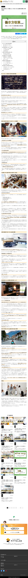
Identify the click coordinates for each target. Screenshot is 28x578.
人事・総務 (4, 3)
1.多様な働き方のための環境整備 (7, 48)
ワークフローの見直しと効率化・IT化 (7, 63)
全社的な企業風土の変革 (6, 64)
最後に (3, 70)
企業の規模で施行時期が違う (6, 53)
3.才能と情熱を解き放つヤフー (7, 69)
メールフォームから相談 (14, 532)
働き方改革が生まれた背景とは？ (7, 44)
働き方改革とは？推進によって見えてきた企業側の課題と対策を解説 (14, 3)
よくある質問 (2, 557)
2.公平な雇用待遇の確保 (6, 49)
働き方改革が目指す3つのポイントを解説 (7, 47)
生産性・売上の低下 (5, 59)
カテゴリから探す (3, 560)
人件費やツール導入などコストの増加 (7, 58)
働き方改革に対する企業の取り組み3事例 (7, 65)
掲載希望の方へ (16, 556)
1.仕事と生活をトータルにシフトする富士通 (8, 66)
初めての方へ (2, 556)
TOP (1, 3)
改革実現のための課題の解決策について (7, 60)
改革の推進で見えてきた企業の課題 (6, 55)
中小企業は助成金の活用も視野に (7, 54)
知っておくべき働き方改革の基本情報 (7, 43)
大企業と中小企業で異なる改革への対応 (7, 52)
